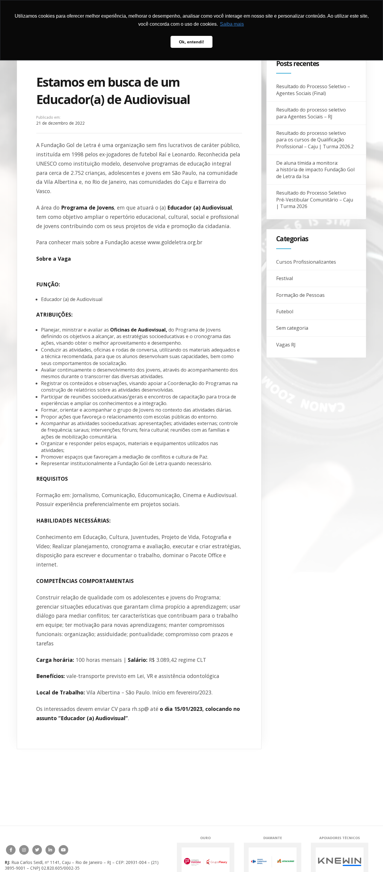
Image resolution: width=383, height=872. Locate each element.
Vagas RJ (286, 344)
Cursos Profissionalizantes (306, 262)
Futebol (284, 311)
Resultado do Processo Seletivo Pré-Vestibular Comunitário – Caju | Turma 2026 (314, 200)
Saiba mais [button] (232, 24)
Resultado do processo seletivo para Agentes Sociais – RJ (311, 113)
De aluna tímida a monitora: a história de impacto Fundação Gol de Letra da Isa (315, 170)
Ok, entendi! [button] (191, 41)
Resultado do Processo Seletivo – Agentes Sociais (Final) (313, 89)
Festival (284, 278)
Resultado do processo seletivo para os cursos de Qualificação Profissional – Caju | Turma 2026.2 (315, 140)
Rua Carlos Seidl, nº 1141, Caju (41, 862)
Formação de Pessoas (300, 295)
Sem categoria (292, 328)
